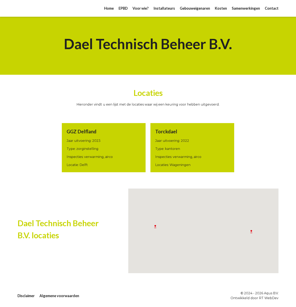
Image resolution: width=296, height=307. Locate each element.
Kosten (221, 8)
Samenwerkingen (246, 8)
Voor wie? (140, 8)
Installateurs (164, 8)
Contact (271, 8)
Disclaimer (26, 296)
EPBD (123, 8)
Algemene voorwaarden (59, 296)
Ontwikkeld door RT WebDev (254, 298)
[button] (155, 226)
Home (109, 8)
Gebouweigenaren (195, 8)
